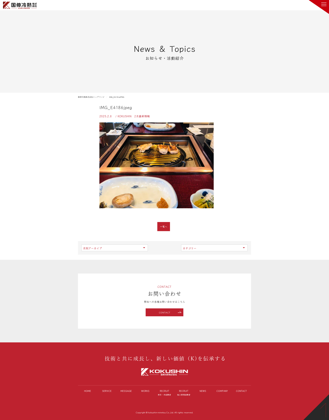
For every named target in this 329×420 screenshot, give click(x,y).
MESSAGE (126, 391)
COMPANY (222, 391)
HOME (87, 391)
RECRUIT (164, 392)
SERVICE (107, 391)
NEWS (203, 391)
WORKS (145, 391)
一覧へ (163, 226)
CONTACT (164, 312)
